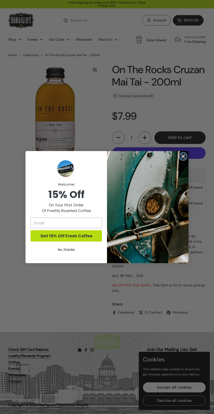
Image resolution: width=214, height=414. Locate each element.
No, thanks (66, 249)
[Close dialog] (183, 156)
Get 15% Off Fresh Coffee (66, 236)
